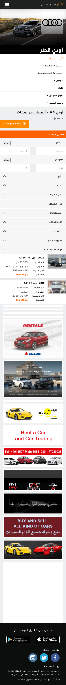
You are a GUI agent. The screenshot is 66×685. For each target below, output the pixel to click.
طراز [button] (60, 87)
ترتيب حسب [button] (56, 102)
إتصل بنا (15, 674)
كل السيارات (56, 58)
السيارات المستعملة (50, 73)
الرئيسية (56, 670)
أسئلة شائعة (14, 670)
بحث (6, 143)
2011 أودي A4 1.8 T (34, 283)
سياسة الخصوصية (50, 674)
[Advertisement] (33, 595)
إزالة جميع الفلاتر (12, 123)
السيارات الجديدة (53, 65)
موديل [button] (59, 80)
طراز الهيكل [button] (56, 95)
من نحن (45, 670)
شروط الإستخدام (29, 674)
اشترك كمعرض (31, 670)
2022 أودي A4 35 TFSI (31, 257)
